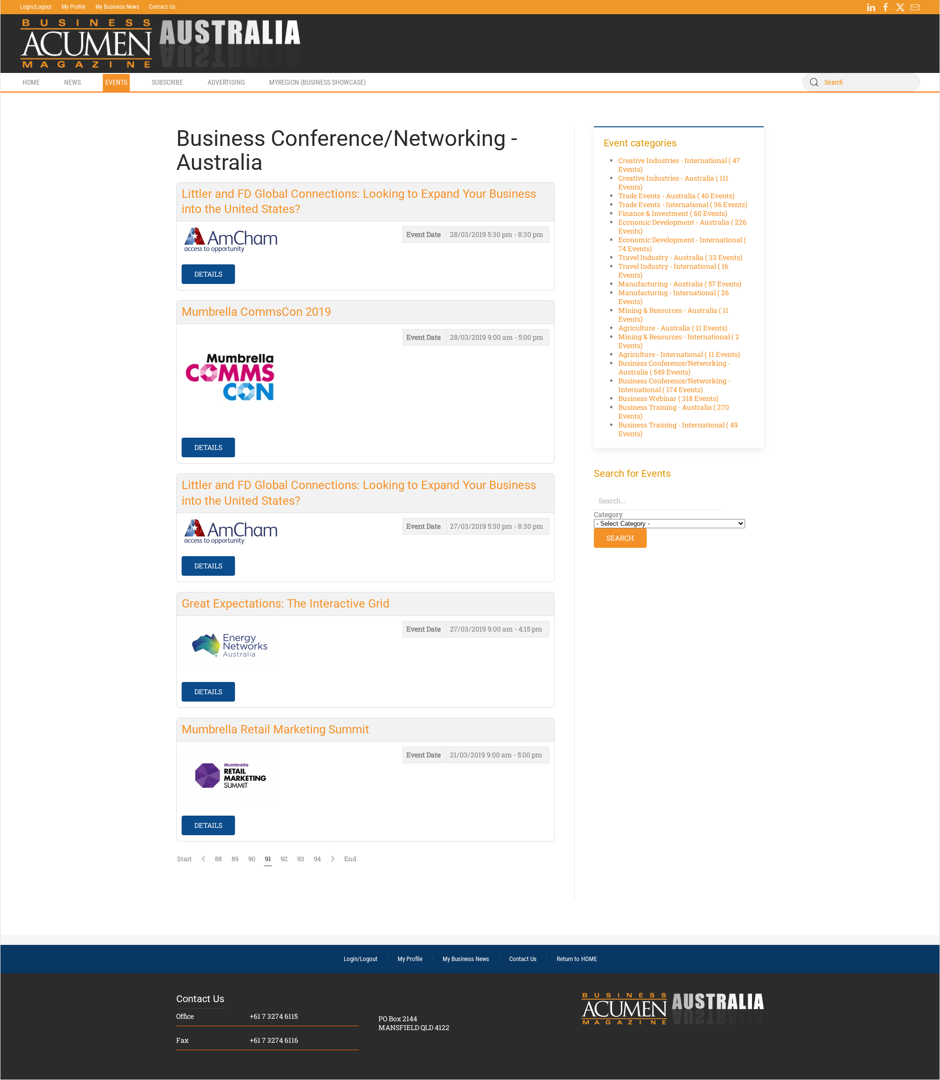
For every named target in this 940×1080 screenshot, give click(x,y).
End (350, 858)
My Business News (117, 6)
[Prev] (203, 858)
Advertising (226, 82)
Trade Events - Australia (676, 195)
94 (317, 858)
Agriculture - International (679, 354)
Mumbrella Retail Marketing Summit (275, 729)
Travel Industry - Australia (680, 257)
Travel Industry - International (673, 270)
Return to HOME (577, 959)
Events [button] (116, 82)
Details (208, 274)
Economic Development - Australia (682, 226)
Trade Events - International (682, 204)
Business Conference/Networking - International (674, 385)
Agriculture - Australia (672, 327)
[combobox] (861, 82)
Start (184, 858)
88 (218, 858)
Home (31, 82)
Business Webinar (668, 398)
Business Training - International (678, 429)
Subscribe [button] (167, 82)
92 (284, 858)
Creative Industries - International (679, 165)
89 (235, 858)
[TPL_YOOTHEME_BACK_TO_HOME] (160, 43)
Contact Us (162, 6)
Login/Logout (36, 6)
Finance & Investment (672, 213)
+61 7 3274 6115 (274, 1016)
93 (300, 858)
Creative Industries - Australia (673, 182)
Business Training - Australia (673, 411)
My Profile (74, 6)
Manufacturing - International (673, 297)
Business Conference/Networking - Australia (674, 367)
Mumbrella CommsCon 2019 (256, 312)
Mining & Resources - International (678, 341)
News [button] (72, 82)
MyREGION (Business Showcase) (317, 82)
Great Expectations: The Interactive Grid (286, 603)
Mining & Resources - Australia (673, 314)
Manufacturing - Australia (679, 283)
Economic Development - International (682, 244)
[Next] (332, 858)
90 (251, 858)
